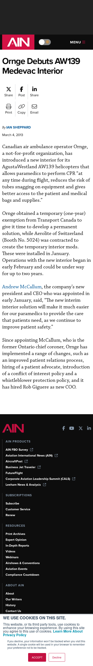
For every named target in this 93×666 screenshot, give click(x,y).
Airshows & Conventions (23, 563)
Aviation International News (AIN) (29, 455)
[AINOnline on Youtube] (71, 428)
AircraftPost (14, 461)
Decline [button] (56, 657)
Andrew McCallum (22, 287)
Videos (10, 551)
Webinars (12, 557)
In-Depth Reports (17, 545)
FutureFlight (14, 473)
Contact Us (13, 611)
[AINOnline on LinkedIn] (89, 428)
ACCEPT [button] (37, 657)
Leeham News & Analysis (23, 485)
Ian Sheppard (18, 127)
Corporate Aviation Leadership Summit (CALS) (38, 479)
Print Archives (15, 534)
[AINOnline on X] (81, 428)
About (10, 593)
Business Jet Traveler (20, 467)
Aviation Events (16, 569)
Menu (75, 42)
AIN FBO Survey (17, 450)
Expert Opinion (16, 540)
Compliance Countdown (22, 575)
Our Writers (14, 599)
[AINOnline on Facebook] (63, 428)
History (11, 605)
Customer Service (18, 509)
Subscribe (12, 503)
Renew (10, 515)
